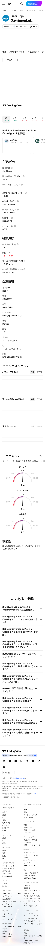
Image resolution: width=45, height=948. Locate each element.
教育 (4, 916)
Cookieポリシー (30, 893)
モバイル (5, 884)
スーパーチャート (9, 808)
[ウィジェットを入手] (40, 456)
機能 (25, 809)
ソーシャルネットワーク (11, 893)
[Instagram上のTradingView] (21, 761)
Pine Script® (7, 876)
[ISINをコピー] (20, 349)
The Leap (27, 833)
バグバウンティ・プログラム (33, 902)
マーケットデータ (30, 815)
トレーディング (8, 914)
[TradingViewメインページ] (11, 751)
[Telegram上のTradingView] (33, 761)
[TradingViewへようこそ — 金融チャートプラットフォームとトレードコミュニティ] (12, 105)
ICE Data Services (19, 778)
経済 (4, 851)
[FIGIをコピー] (21, 357)
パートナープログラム (32, 940)
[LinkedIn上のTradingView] (27, 761)
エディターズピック (10, 919)
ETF (3, 818)
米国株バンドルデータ (32, 845)
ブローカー (28, 827)
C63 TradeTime (30, 878)
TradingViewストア (31, 873)
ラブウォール (7, 896)
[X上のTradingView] (4, 761)
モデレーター (7, 907)
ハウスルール (7, 904)
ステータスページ (30, 906)
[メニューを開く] (3, 3)
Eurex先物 (27, 842)
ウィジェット (29, 913)
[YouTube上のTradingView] (15, 761)
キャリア (27, 863)
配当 (4, 856)
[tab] (32, 372)
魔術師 (4, 931)
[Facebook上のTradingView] (10, 761)
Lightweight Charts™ (31, 918)
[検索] (21, 3)
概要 (25, 825)
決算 (4, 853)
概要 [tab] (4, 52)
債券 (4, 820)
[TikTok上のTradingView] (38, 761)
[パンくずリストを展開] (15, 10)
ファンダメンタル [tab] (16, 52)
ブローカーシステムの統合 (33, 937)
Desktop (5, 886)
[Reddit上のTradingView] (4, 766)
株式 (4, 815)
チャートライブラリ (31, 916)
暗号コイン (6, 823)
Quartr (34, 794)
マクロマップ (7, 874)
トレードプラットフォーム (33, 925)
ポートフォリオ (8, 866)
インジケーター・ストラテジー (11, 927)
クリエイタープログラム (11, 901)
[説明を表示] (12, 168)
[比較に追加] (27, 141)
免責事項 (27, 888)
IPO (3, 858)
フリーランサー (8, 934)
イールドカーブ (8, 868)
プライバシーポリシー (32, 891)
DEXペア (5, 828)
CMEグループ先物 (30, 840)
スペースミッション (31, 855)
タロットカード (29, 875)
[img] (34, 26)
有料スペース (7, 936)
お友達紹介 (6, 899)
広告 (25, 933)
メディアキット (29, 865)
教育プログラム (29, 943)
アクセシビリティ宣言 (32, 896)
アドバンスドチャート (32, 921)
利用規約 (27, 885)
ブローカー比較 (29, 830)
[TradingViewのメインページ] (9, 3)
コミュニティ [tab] (33, 52)
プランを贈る (29, 817)
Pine (4, 831)
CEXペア (5, 825)
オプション (6, 871)
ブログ (26, 858)
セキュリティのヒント (32, 898)
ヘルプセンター (29, 860)
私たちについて (29, 852)
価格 (25, 812)
